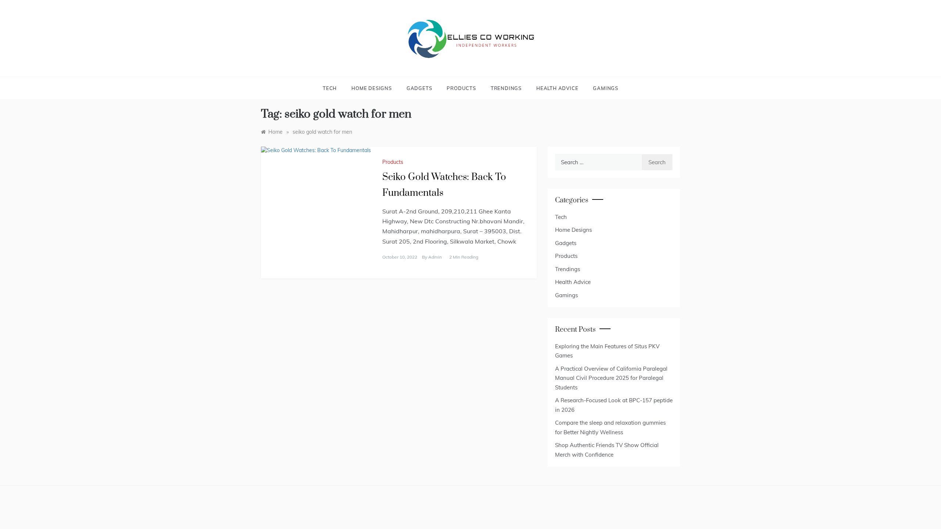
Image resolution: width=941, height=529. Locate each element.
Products (461, 88)
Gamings (605, 88)
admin (435, 257)
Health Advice (557, 88)
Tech (330, 88)
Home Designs (371, 88)
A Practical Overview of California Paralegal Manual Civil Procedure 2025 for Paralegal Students (611, 378)
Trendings (506, 88)
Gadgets (419, 88)
